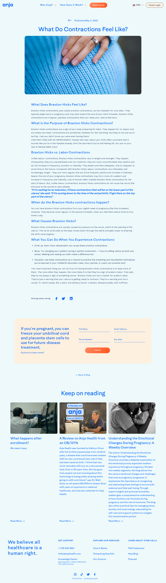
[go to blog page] (70, 20)
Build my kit (98, 5)
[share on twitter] (63, 298)
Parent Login (154, 5)
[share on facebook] (56, 298)
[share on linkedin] (71, 299)
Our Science (99, 559)
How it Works (100, 548)
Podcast (132, 559)
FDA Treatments (136, 548)
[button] (138, 5)
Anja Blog (133, 554)
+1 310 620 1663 (66, 548)
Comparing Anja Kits (103, 554)
